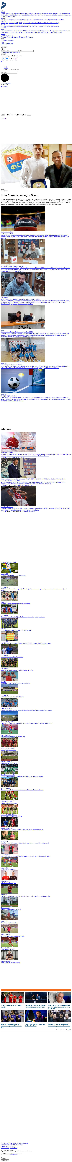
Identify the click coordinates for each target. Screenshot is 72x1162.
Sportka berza (13, 1148)
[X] (11, 59)
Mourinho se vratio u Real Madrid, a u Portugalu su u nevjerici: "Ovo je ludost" (59, 1007)
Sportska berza (9, 30)
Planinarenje (36, 30)
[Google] (3, 59)
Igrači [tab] (14, 562)
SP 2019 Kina (60, 19)
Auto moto (20, 30)
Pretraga (12, 1146)
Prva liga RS (14, 13)
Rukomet (30, 37)
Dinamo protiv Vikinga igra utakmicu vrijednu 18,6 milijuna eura (11, 1025)
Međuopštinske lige (46, 13)
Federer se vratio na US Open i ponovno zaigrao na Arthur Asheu (59, 1025)
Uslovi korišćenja (13, 1143)
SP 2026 (13, 16)
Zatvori (3, 1158)
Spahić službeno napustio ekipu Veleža (11, 1006)
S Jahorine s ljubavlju (7, 35)
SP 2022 (8, 16)
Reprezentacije (59, 15)
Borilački (30, 30)
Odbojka (23, 37)
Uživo (5, 86)
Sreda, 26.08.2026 (6, 83)
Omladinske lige (65, 13)
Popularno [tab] (3, 562)
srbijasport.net (15, 457)
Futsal (10, 15)
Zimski (3, 30)
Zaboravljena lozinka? (7, 52)
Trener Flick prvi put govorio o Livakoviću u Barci (35, 1025)
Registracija (16, 52)
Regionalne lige (28, 13)
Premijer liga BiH (5, 13)
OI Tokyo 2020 (52, 32)
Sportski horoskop (42, 32)
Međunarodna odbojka (44, 26)
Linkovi (3, 1148)
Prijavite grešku (5, 1146)
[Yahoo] (16, 59)
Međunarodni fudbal (49, 15)
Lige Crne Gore (39, 15)
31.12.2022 (4, 118)
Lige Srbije (31, 15)
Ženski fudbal (4, 15)
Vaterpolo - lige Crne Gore (53, 30)
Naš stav (27, 32)
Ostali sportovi (15, 32)
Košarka (16, 37)
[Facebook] (7, 59)
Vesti (2, 10)
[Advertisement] (36, 99)
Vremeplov (7, 32)
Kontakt (13, 1144)
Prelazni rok (67, 15)
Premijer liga (11, 19)
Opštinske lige (56, 13)
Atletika (25, 30)
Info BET (22, 32)
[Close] (1, 1157)
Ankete (7, 1148)
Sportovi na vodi (65, 30)
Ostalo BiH (24, 15)
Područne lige (37, 13)
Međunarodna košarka (41, 19)
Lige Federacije (16, 15)
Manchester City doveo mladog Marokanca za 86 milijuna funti (35, 1006)
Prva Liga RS (4, 23)
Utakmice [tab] (9, 562)
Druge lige (21, 13)
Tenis (14, 30)
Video (2, 32)
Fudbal (4, 37)
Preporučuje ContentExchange (62, 1029)
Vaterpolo (43, 30)
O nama (6, 1143)
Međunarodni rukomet (44, 23)
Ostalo (17, 19)
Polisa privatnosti (23, 1143)
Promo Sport (33, 32)
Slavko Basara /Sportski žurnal (20, 485)
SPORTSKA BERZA (7, 43)
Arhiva (6, 68)
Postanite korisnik (6, 1144)
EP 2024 (3, 16)
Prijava (4, 47)
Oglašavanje (19, 1144)
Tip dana (59, 32)
